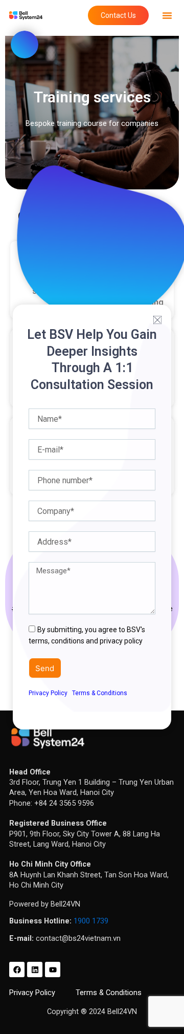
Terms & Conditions (99, 693)
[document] (92, 517)
